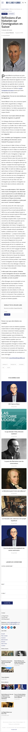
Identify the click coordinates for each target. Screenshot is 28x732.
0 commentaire (5, 35)
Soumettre (7, 603)
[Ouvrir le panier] (25, 3)
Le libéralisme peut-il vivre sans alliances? (14, 491)
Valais (8, 367)
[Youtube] (8, 627)
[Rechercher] (23, 3)
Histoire (7, 9)
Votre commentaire (7, 566)
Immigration (13, 364)
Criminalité (4, 364)
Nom (3, 584)
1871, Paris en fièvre (14, 404)
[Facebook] (2, 627)
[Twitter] (5, 627)
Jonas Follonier (10, 32)
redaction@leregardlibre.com (13, 622)
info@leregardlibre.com (14, 624)
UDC (3, 367)
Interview (21, 364)
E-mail (3, 593)
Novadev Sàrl (14, 729)
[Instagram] (14, 627)
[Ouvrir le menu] (2, 2)
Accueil (3, 9)
